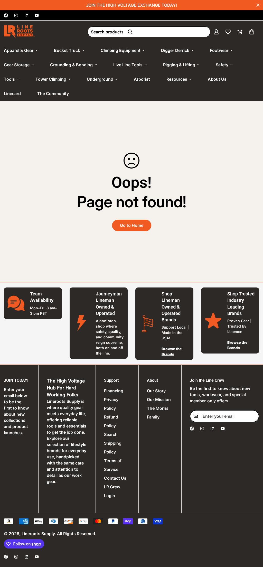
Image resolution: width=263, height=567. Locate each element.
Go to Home (131, 225)
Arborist (142, 79)
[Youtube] (37, 15)
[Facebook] (6, 15)
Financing (113, 390)
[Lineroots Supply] (19, 32)
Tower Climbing (50, 79)
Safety (222, 64)
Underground (100, 79)
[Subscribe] (253, 416)
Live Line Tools (128, 64)
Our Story (156, 390)
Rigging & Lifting (179, 64)
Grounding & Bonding (71, 64)
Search (111, 434)
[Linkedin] (26, 15)
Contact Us (115, 478)
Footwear (219, 50)
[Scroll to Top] (253, 539)
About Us (217, 79)
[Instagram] (16, 15)
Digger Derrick (175, 50)
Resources (176, 79)
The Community (53, 93)
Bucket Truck (67, 50)
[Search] (130, 32)
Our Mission (159, 399)
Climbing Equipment (120, 50)
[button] (252, 32)
